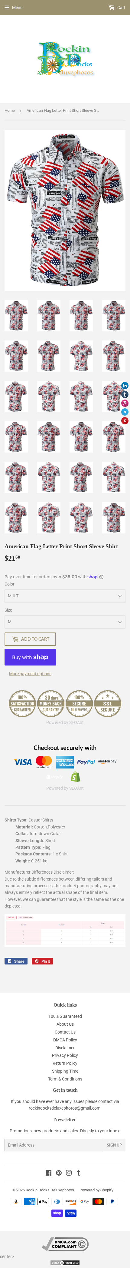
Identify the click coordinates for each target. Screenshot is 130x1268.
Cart (120, 7)
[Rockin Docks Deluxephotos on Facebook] (48, 1173)
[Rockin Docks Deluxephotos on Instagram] (69, 1173)
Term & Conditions (65, 1079)
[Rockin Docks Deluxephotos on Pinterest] (59, 1173)
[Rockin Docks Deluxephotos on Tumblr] (79, 1173)
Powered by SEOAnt (65, 722)
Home (10, 110)
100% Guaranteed (65, 1016)
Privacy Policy (65, 1055)
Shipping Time (65, 1071)
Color (10, 584)
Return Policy (65, 1063)
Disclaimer (65, 1047)
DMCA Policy (65, 1039)
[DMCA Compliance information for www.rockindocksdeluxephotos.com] (65, 1249)
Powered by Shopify (96, 1190)
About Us (65, 1024)
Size (8, 610)
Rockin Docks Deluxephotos (50, 1190)
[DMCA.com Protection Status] (65, 1264)
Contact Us (65, 1032)
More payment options (30, 673)
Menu (17, 7)
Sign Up (114, 1145)
